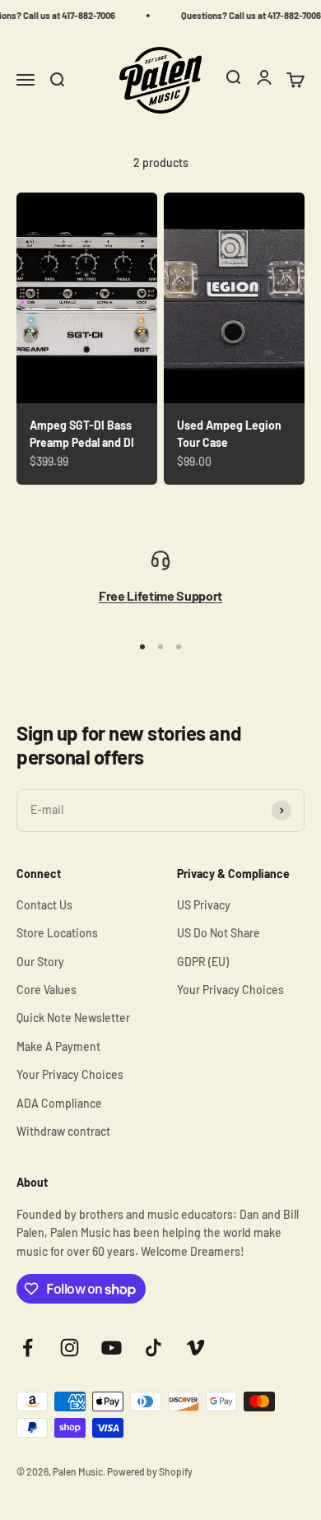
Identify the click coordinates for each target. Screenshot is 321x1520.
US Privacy (203, 905)
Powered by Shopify (150, 1471)
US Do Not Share (218, 933)
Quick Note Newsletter (73, 1018)
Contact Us (44, 905)
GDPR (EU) (203, 962)
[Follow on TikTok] (153, 1347)
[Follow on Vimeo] (195, 1347)
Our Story (40, 962)
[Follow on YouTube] (111, 1347)
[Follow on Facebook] (27, 1347)
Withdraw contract (63, 1131)
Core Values (46, 990)
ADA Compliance (59, 1103)
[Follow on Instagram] (69, 1347)
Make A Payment (58, 1046)
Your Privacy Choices (69, 1074)
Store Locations (57, 933)
